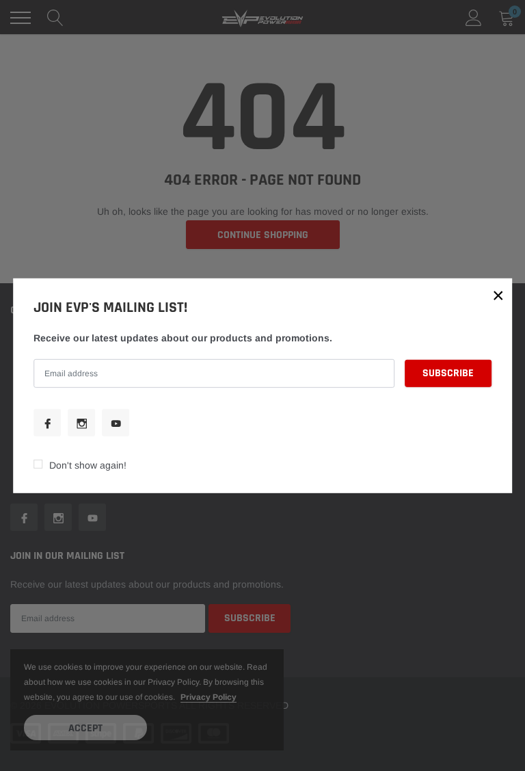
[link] (47, 422)
